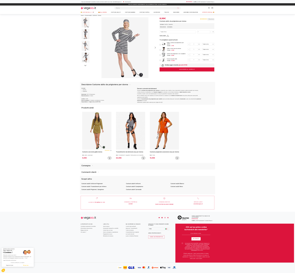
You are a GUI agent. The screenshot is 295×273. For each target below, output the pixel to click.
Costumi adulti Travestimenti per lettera (93, 186)
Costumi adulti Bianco (177, 183)
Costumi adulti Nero (177, 186)
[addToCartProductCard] (109, 158)
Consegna (169, 26)
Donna (99, 15)
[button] (209, 8)
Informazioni (128, 1)
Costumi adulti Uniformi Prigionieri (92, 183)
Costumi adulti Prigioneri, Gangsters (92, 189)
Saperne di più (9, 265)
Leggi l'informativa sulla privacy (9, 260)
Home (82, 15)
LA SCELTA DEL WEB (96, 202)
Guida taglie (163, 35)
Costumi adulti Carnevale (133, 189)
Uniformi (95, 15)
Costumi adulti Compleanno (134, 186)
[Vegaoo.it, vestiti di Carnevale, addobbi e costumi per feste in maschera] (88, 8)
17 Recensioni (210, 19)
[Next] (155, 48)
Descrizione (163, 26)
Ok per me (25, 265)
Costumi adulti (88, 15)
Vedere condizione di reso (97, 100)
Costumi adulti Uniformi (133, 183)
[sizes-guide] (168, 35)
